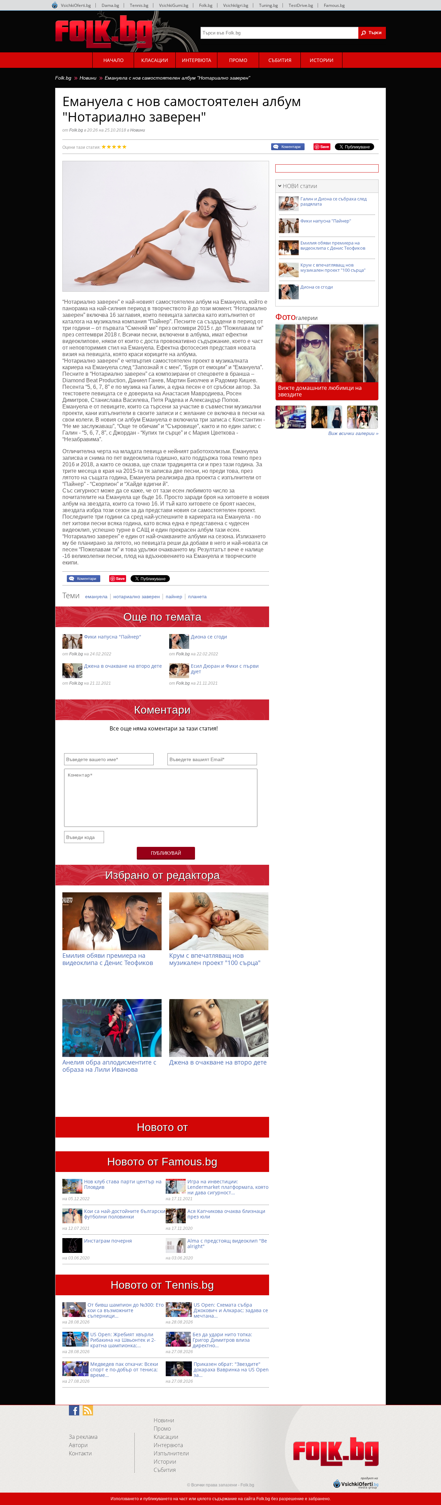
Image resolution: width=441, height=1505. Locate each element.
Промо (162, 1428)
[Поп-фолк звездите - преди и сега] (326, 417)
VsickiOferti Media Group (55, 5)
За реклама (83, 1437)
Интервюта (168, 1445)
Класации (166, 1437)
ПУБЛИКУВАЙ (166, 853)
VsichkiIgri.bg (235, 5)
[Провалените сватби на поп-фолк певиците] (362, 417)
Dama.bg (110, 5)
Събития (165, 1470)
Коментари (290, 147)
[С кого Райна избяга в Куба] (290, 417)
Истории (165, 1461)
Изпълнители (171, 1453)
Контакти (80, 1453)
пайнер (175, 596)
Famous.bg (334, 5)
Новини (88, 78)
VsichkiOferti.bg (76, 5)
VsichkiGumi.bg (173, 5)
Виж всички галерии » (353, 433)
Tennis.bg (139, 5)
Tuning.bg (268, 5)
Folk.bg (206, 5)
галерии (296, 318)
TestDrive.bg (301, 5)
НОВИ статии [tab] (300, 186)
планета (197, 596)
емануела (97, 596)
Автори (78, 1445)
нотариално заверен (137, 596)
